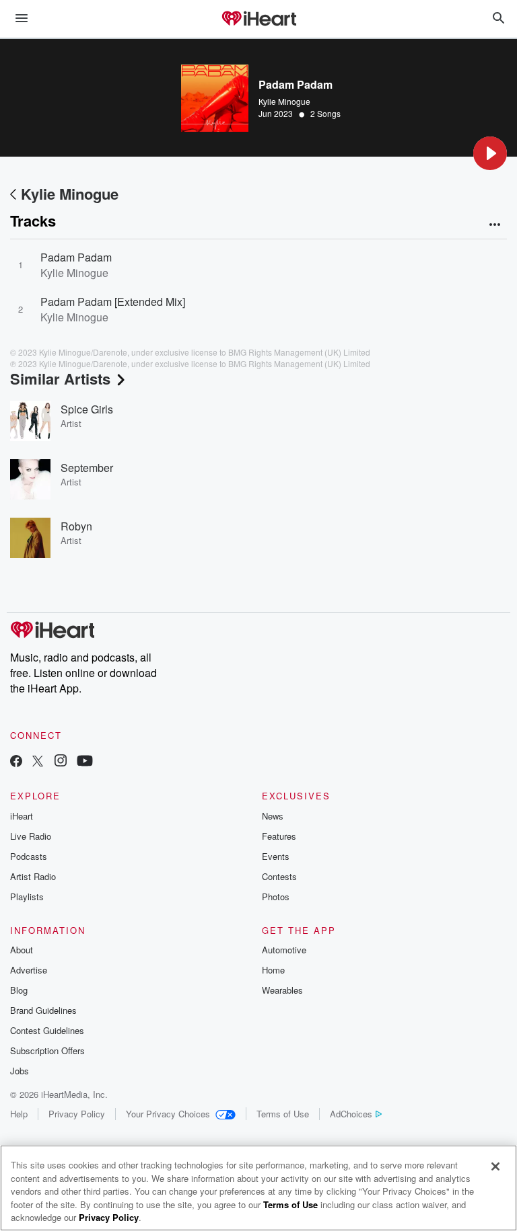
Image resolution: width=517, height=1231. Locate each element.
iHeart (21, 815)
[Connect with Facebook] (16, 762)
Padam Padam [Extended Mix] (112, 301)
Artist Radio (33, 876)
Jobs (19, 1070)
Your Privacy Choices (168, 1113)
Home (273, 969)
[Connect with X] (37, 762)
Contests (279, 876)
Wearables (282, 990)
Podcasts (28, 856)
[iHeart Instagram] (61, 762)
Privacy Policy (76, 1113)
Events (275, 856)
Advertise (28, 969)
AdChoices (351, 1113)
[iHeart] (258, 19)
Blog (19, 990)
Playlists (27, 896)
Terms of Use (282, 1113)
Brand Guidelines (43, 1010)
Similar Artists (60, 378)
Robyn (76, 526)
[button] (490, 153)
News (272, 815)
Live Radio (30, 836)
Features (279, 836)
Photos (275, 896)
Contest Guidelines (47, 1030)
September (87, 467)
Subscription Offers (47, 1050)
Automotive (284, 949)
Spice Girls (87, 409)
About (21, 949)
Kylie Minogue (284, 101)
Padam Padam (76, 257)
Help (19, 1113)
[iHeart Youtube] (85, 762)
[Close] (495, 1166)
